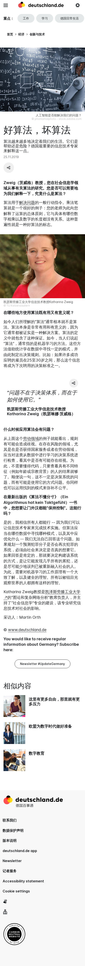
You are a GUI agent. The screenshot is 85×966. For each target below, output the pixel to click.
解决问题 (27, 202)
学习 (45, 18)
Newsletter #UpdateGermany (42, 664)
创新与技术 (37, 34)
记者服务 (10, 871)
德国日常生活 (69, 18)
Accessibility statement (23, 881)
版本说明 (10, 840)
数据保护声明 (13, 830)
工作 (26, 18)
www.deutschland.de (27, 629)
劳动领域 (31, 438)
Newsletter (12, 861)
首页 (10, 34)
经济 (21, 34)
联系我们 (10, 820)
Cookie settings (16, 891)
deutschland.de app (20, 851)
